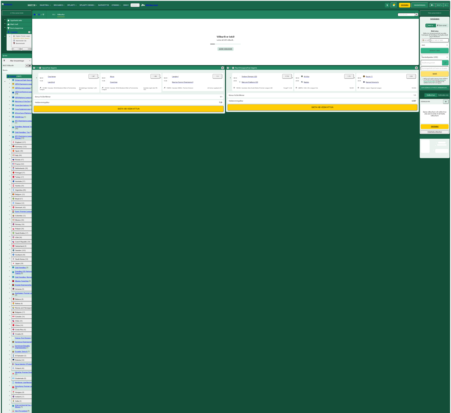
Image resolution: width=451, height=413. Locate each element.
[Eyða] (222, 67)
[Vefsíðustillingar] (432, 5)
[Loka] (448, 138)
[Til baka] (29, 32)
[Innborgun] (387, 5)
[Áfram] (40, 68)
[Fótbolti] (39, 14)
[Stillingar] (446, 101)
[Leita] (416, 14)
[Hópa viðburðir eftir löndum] (29, 65)
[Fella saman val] (26, 65)
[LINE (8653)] (34, 14)
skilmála (441, 80)
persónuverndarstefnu (429, 81)
